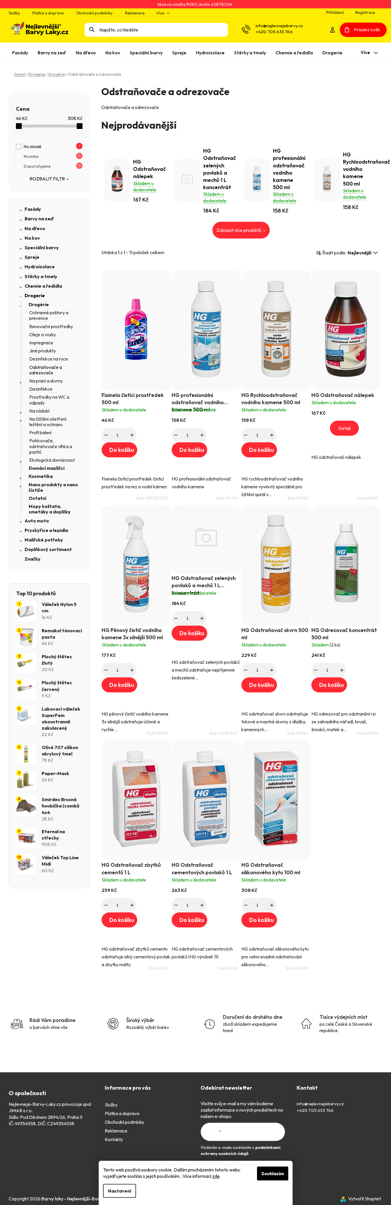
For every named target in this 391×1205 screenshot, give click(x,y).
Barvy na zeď (39, 218)
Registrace (365, 12)
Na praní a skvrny (46, 381)
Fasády (33, 209)
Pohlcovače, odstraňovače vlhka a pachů (50, 446)
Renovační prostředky (51, 326)
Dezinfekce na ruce (48, 359)
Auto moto (37, 521)
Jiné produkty (42, 351)
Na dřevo (35, 228)
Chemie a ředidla (43, 286)
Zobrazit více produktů (239, 230)
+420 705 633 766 (274, 31)
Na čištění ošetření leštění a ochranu (47, 421)
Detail (344, 428)
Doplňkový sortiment (48, 549)
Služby (14, 13)
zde (216, 1176)
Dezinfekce (40, 389)
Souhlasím (272, 1173)
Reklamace (135, 13)
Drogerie (35, 295)
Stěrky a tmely (41, 276)
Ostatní (37, 498)
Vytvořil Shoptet (364, 1199)
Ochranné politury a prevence (48, 315)
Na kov (32, 238)
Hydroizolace (40, 266)
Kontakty (114, 1139)
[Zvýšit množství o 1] (132, 435)
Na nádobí (39, 411)
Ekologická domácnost (52, 460)
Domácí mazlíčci (47, 468)
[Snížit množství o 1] (106, 435)
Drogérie (39, 304)
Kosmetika (41, 476)
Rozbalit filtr (47, 179)
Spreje (32, 257)
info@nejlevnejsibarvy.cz (279, 25)
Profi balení (40, 432)
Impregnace (41, 342)
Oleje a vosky (42, 334)
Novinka (52, 156)
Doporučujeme (52, 166)
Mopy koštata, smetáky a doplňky (50, 509)
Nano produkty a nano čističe (53, 487)
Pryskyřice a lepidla (46, 530)
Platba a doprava (48, 13)
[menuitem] (21, 52)
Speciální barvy (42, 247)
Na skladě (52, 146)
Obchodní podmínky (94, 13)
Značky (33, 559)
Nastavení (119, 1191)
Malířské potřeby (44, 540)
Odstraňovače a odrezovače (45, 370)
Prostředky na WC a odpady (49, 399)
